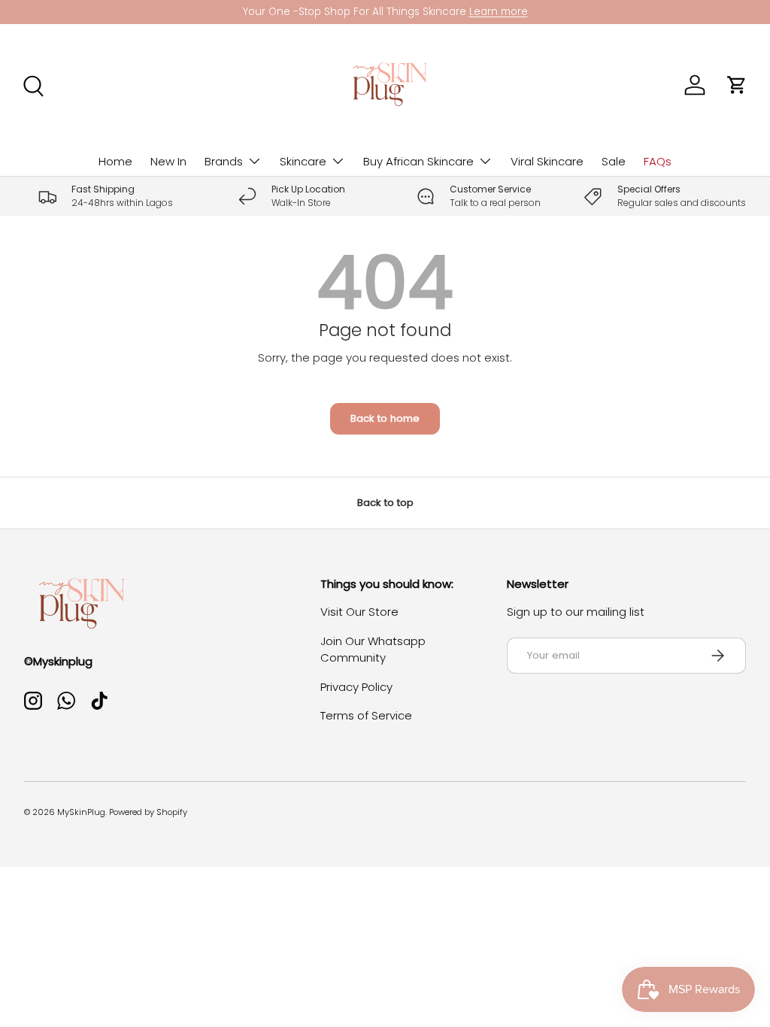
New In (168, 161)
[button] (736, 84)
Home (115, 161)
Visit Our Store (359, 612)
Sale (614, 161)
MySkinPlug (81, 812)
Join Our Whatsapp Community (373, 649)
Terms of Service (366, 715)
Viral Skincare (547, 161)
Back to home (385, 418)
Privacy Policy (356, 687)
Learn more (498, 12)
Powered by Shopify (148, 812)
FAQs (657, 161)
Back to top (385, 502)
